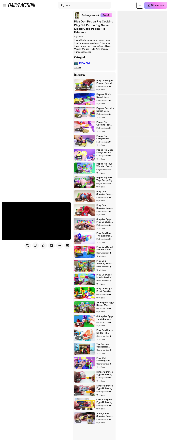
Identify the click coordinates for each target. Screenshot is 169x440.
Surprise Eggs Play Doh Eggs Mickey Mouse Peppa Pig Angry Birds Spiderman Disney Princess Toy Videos (105, 220)
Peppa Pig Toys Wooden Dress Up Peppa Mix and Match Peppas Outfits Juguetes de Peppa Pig (104, 165)
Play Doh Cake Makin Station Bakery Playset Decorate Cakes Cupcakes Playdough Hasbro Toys (104, 276)
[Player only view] (67, 245)
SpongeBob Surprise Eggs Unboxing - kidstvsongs (103, 415)
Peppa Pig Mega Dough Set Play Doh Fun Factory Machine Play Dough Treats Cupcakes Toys (105, 151)
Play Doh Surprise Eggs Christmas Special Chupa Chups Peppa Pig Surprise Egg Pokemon (105, 193)
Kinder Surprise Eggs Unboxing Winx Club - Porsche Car (104, 373)
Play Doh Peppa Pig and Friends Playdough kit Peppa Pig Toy (104, 82)
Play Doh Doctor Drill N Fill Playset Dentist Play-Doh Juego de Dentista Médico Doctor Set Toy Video (105, 331)
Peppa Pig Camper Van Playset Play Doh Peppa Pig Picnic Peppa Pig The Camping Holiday (105, 137)
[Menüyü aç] (4, 5)
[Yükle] (139, 5)
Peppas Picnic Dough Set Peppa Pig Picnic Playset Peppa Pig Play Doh (105, 95)
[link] (86, 15)
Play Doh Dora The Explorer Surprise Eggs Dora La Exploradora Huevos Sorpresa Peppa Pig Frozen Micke (104, 234)
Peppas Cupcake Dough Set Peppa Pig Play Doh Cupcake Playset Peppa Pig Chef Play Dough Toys (105, 109)
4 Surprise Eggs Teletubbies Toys (104, 317)
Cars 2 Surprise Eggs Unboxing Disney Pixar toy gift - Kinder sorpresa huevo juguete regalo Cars (105, 401)
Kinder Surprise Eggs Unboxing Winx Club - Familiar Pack (104, 387)
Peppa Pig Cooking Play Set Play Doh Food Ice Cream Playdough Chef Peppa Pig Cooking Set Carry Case (104, 123)
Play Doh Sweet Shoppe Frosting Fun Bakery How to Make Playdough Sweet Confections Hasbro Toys (105, 248)
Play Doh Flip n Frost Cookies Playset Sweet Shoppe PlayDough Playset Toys (104, 290)
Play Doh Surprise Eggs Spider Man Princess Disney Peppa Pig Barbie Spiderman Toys (105, 206)
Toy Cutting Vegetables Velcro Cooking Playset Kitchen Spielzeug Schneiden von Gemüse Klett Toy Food (105, 345)
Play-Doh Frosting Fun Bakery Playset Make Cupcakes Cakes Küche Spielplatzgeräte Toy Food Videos (105, 359)
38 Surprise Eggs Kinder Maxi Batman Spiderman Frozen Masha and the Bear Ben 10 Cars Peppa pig (105, 304)
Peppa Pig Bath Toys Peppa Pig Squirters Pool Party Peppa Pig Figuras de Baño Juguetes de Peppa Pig (104, 179)
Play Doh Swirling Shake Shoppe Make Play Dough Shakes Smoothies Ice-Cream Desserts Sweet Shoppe (105, 262)
